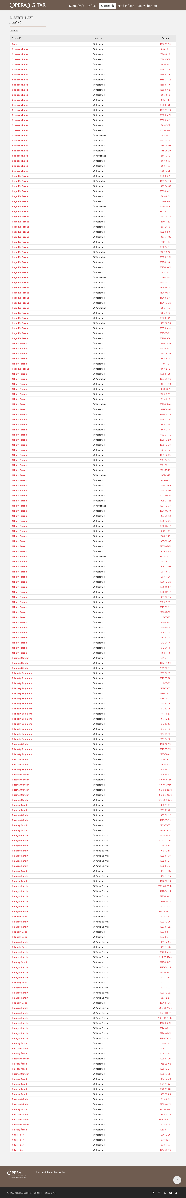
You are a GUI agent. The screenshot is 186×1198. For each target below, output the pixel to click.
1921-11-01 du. (165, 840)
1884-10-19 (165, 54)
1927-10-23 (165, 1083)
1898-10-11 (165, 389)
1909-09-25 (165, 597)
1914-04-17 (165, 657)
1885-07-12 (165, 89)
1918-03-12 (165, 739)
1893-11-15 (165, 277)
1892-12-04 (165, 247)
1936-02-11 (165, 1139)
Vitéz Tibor (18, 1134)
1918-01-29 (165, 728)
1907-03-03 (165, 541)
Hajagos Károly (20, 835)
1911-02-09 (165, 612)
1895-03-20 (165, 323)
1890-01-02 (165, 211)
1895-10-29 (165, 333)
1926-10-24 (165, 1068)
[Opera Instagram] (153, 1192)
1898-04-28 (165, 383)
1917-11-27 (165, 713)
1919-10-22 (165, 810)
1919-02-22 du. (165, 789)
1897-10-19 (165, 358)
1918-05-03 (165, 749)
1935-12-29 (165, 1134)
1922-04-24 (165, 876)
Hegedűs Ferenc (20, 175)
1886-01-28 (165, 104)
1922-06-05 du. (165, 886)
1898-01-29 (165, 373)
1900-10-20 (165, 439)
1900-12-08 (165, 444)
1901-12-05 (165, 480)
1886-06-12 (165, 120)
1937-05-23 (165, 1149)
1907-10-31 (165, 561)
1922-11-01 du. (165, 911)
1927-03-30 (165, 1078)
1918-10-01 (165, 759)
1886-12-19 (165, 125)
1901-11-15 (165, 475)
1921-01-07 (165, 825)
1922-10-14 (165, 906)
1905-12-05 (165, 520)
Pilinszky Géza (19, 916)
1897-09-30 (165, 353)
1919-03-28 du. (165, 794)
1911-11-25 (165, 637)
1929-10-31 (165, 1099)
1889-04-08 (165, 186)
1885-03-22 (165, 79)
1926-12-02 (165, 1073)
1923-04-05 (165, 947)
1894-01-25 (165, 287)
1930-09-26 (165, 1114)
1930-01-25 (165, 1104)
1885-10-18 (165, 94)
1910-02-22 (165, 607)
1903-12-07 (165, 505)
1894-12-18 (165, 312)
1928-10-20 (165, 1089)
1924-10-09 (165, 1038)
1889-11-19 (165, 201)
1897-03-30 (165, 343)
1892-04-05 (165, 236)
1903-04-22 (165, 500)
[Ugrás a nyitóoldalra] (28, 5)
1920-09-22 (165, 815)
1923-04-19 (165, 952)
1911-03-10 (165, 617)
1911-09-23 (165, 632)
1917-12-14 (165, 718)
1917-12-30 (165, 723)
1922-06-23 (165, 891)
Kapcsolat (50, 1172)
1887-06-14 (165, 130)
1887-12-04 (165, 140)
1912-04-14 (165, 642)
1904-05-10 (165, 510)
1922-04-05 (165, 870)
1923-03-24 (165, 941)
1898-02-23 (165, 378)
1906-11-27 (165, 536)
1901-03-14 (165, 460)
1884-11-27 (165, 64)
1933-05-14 (165, 1129)
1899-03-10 (165, 404)
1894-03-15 (165, 292)
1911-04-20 (165, 622)
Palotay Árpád (19, 804)
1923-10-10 (165, 982)
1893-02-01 (165, 257)
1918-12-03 (165, 769)
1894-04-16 (165, 297)
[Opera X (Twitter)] (164, 1192)
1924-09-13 (165, 1033)
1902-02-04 (165, 485)
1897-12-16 (165, 368)
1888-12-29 (165, 170)
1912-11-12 (165, 652)
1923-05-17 (165, 962)
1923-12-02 (165, 992)
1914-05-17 (165, 668)
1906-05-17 (165, 526)
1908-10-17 (165, 571)
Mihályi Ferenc (19, 343)
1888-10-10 (165, 155)
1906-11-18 (165, 531)
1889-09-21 (165, 191)
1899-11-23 (165, 424)
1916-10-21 (165, 683)
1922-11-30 (165, 916)
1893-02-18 (165, 262)
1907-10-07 (165, 556)
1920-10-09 (165, 820)
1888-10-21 (165, 160)
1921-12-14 (165, 850)
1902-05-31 (165, 495)
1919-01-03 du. (165, 779)
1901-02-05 (165, 454)
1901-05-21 (165, 465)
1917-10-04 (165, 703)
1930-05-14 (165, 1109)
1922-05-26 (165, 881)
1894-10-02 (165, 302)
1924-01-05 (165, 1002)
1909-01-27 (165, 586)
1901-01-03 (165, 449)
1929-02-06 (165, 1094)
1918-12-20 (165, 774)
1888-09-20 (165, 150)
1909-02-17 (165, 591)
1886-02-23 (165, 110)
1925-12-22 (165, 1048)
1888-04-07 (165, 145)
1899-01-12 (165, 399)
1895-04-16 (165, 328)
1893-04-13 (165, 267)
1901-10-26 (165, 470)
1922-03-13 (165, 865)
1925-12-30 (165, 1053)
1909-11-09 (165, 602)
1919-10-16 (165, 804)
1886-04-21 (165, 115)
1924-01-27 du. (165, 1007)
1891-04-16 (165, 226)
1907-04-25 (165, 551)
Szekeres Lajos (20, 49)
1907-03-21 (165, 546)
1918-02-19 (165, 733)
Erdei (14, 44)
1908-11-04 (165, 576)
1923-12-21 (165, 997)
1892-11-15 (165, 241)
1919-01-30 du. (165, 784)
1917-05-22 (165, 698)
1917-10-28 (165, 708)
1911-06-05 (165, 627)
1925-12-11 (165, 1043)
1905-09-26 (165, 515)
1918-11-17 (165, 764)
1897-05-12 (165, 348)
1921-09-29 (165, 835)
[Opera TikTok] (176, 1192)
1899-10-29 (165, 419)
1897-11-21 (165, 363)
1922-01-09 (165, 855)
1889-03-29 (165, 181)
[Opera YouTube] (170, 1192)
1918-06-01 (165, 754)
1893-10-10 (165, 272)
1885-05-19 (165, 84)
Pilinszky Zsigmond (22, 673)
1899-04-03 (165, 409)
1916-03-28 (165, 678)
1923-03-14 (165, 936)
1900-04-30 (165, 434)
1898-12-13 (165, 394)
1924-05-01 (165, 1023)
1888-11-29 (165, 165)
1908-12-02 (165, 581)
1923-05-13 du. (165, 957)
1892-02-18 (165, 231)
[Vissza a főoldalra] (16, 1174)
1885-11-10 (165, 99)
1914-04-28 (165, 662)
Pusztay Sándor (20, 657)
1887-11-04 (165, 135)
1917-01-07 (165, 688)
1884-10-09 (165, 44)
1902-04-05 (165, 490)
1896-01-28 (165, 338)
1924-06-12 (165, 1028)
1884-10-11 (165, 49)
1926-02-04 (165, 1063)
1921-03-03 (165, 830)
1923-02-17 (165, 931)
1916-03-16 (165, 673)
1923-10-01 (165, 977)
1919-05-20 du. (165, 799)
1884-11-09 (165, 59)
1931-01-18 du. (165, 1119)
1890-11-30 (165, 221)
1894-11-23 (165, 307)
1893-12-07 (165, 282)
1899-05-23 (165, 414)
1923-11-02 (165, 987)
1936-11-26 (165, 1144)
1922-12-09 (165, 921)
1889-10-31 (165, 196)
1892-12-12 (165, 252)
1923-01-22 (165, 926)
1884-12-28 (165, 69)
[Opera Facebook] (159, 1192)
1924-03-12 (165, 1012)
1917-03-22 (165, 693)
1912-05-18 (165, 647)
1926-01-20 (165, 1058)
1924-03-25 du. (165, 1018)
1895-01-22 (165, 318)
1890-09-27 (165, 216)
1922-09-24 (165, 901)
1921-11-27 (165, 845)
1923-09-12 (165, 972)
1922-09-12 (165, 896)
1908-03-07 (165, 566)
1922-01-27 (165, 860)
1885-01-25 (165, 74)
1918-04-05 (165, 744)
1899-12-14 (165, 429)
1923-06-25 (165, 967)
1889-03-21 (165, 175)
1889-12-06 (165, 206)
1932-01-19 (165, 1124)
